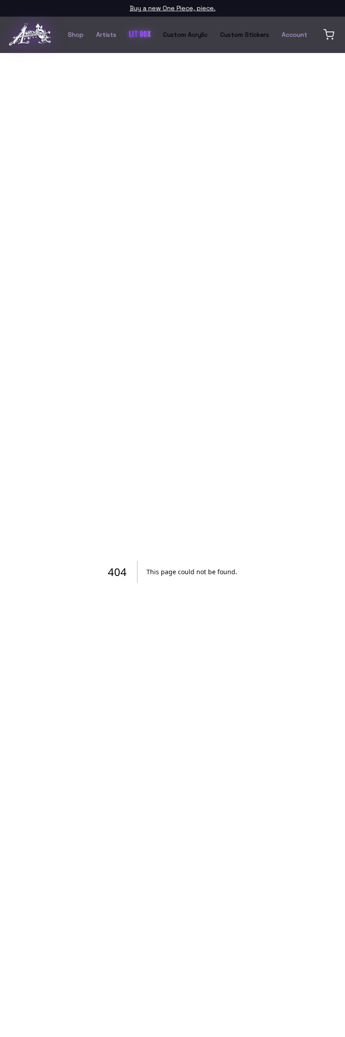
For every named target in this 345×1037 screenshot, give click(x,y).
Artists (106, 35)
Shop (76, 35)
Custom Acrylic (185, 35)
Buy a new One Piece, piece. (173, 8)
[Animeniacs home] (29, 34)
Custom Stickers (244, 35)
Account (294, 35)
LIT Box (139, 34)
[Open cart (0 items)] (329, 35)
